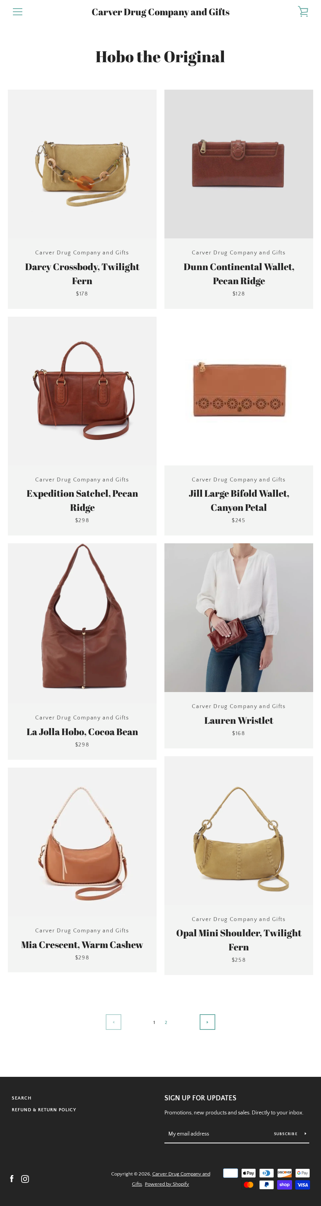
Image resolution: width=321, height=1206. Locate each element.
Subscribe (286, 1134)
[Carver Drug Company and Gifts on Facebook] (12, 1178)
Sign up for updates (200, 1098)
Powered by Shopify (167, 1184)
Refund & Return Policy (44, 1109)
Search (22, 1098)
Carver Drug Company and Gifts (160, 12)
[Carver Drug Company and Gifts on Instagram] (25, 1178)
